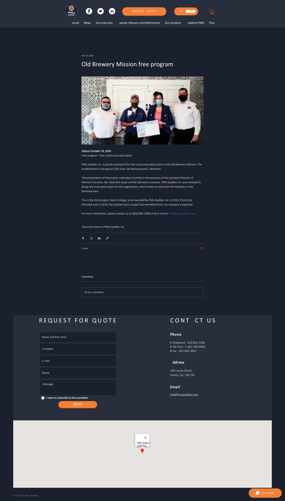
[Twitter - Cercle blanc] (100, 11)
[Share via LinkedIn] (99, 238)
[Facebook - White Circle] (89, 11)
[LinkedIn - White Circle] (112, 11)
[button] (212, 12)
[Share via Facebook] (83, 238)
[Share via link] (107, 238)
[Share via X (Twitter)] (91, 238)
